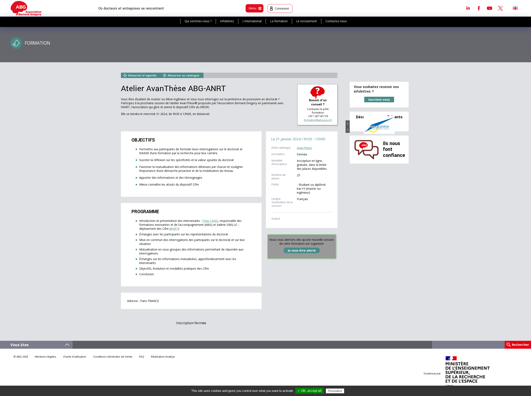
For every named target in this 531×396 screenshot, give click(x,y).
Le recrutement (306, 21)
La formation (279, 21)
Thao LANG (210, 221)
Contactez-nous (336, 21)
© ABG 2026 (20, 356)
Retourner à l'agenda (142, 75)
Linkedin (467, 8)
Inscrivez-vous (379, 99)
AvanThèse (304, 148)
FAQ (141, 356)
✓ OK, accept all (309, 390)
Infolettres (227, 21)
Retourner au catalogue (183, 75)
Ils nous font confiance (394, 149)
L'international (252, 21)
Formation (37, 43)
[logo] (26, 8)
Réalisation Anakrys (163, 356)
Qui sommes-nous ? (198, 21)
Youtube (489, 8)
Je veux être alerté (302, 250)
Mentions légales (45, 356)
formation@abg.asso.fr (318, 120)
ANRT (174, 229)
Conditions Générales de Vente (112, 356)
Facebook (478, 8)
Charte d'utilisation (74, 356)
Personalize (335, 390)
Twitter (500, 8)
